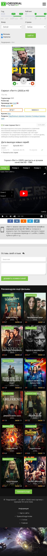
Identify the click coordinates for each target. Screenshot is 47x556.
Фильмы (6, 34)
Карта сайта (24, 513)
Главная (24, 523)
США (14, 103)
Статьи (24, 520)
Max (9, 114)
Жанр (3, 22)
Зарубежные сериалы (17, 116)
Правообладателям (24, 516)
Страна (28, 22)
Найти (30, 36)
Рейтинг (28, 11)
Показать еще (23, 492)
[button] (9, 152)
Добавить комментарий (14, 278)
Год (2, 11)
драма (8, 106)
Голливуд (35, 116)
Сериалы (6, 37)
